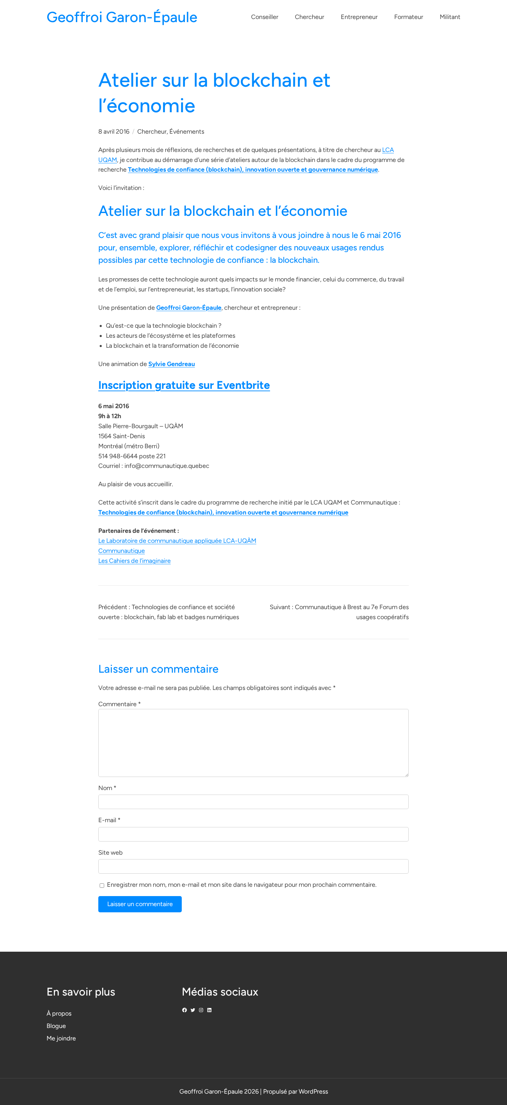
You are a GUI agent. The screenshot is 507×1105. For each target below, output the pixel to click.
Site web (110, 852)
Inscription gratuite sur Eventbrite (184, 385)
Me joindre (61, 1038)
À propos (59, 1013)
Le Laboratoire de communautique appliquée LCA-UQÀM (177, 541)
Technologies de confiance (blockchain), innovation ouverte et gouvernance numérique (253, 169)
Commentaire (119, 704)
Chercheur (152, 131)
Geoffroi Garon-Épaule (122, 17)
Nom (107, 788)
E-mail (109, 820)
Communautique (121, 551)
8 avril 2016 (113, 131)
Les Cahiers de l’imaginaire (134, 561)
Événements (186, 131)
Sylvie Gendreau (171, 364)
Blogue (56, 1026)
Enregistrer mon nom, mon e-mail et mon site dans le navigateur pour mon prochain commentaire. (242, 884)
